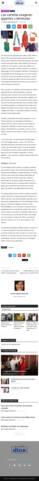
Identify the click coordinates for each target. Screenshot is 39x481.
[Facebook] (10, 465)
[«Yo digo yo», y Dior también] (5, 390)
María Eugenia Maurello (10, 22)
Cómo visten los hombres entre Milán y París (18, 417)
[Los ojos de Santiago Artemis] (19, 365)
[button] (36, 2)
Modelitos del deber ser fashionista (14, 426)
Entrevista (29, 320)
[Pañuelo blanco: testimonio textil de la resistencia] (7, 317)
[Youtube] (30, 465)
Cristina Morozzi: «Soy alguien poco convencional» (29, 272)
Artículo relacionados (9, 306)
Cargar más (19, 434)
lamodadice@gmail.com (24, 460)
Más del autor (6, 309)
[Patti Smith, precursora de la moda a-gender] (5, 381)
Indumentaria (5, 11)
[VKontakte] (24, 465)
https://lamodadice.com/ (19, 296)
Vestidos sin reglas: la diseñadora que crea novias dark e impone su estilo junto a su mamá (32, 326)
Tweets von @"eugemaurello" (10, 344)
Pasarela (12, 11)
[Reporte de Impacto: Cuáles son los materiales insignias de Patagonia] (19, 317)
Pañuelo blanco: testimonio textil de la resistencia (6, 324)
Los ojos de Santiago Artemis (14, 371)
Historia (4, 320)
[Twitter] (14, 465)
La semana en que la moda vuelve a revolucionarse (10, 272)
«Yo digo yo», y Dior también (20, 388)
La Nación (11, 247)
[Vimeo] (20, 465)
